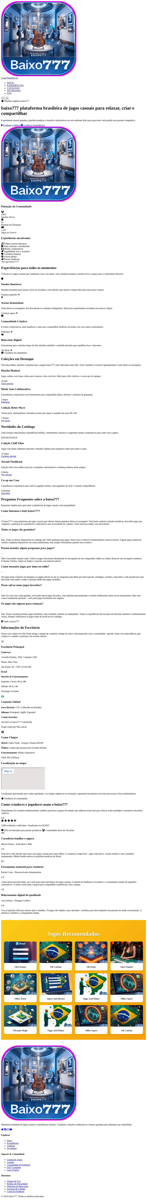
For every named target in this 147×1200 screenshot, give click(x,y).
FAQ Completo (14, 1167)
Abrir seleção (7, 383)
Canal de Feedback (15, 1191)
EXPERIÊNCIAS (15, 85)
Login (4, 78)
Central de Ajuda (14, 1159)
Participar (5, 402)
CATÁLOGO (13, 88)
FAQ (9, 93)
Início (9, 1140)
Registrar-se (12, 78)
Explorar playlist (8, 456)
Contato (10, 1162)
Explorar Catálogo (12, 125)
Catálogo (11, 1146)
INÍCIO (10, 83)
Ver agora (5, 420)
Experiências (13, 1143)
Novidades (12, 1148)
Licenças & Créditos (16, 1189)
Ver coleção (6, 474)
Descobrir (5, 493)
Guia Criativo (13, 1170)
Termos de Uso (14, 1181)
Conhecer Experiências (34, 125)
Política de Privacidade (17, 1184)
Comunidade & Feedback (18, 1165)
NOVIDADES (14, 90)
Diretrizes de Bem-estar (17, 1186)
